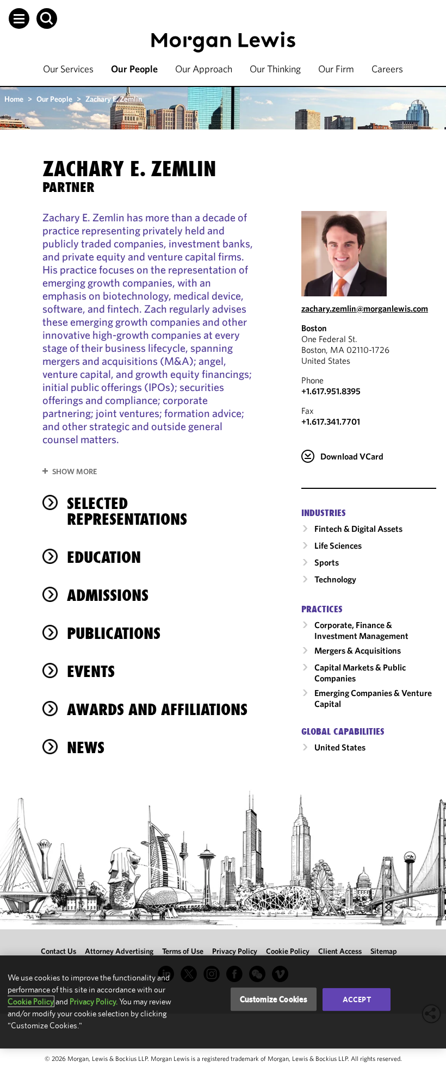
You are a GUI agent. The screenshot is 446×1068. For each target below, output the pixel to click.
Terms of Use (182, 951)
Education (104, 557)
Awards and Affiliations (157, 709)
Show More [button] (74, 471)
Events (91, 671)
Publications (113, 633)
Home (13, 99)
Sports (326, 562)
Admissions (107, 595)
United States (340, 747)
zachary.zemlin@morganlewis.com (364, 308)
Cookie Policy (287, 951)
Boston (314, 327)
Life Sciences (338, 545)
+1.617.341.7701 (330, 421)
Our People (134, 69)
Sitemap (383, 951)
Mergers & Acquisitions (357, 650)
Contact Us (58, 951)
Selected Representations (127, 511)
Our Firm (336, 69)
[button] (19, 18)
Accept (357, 999)
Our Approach (203, 69)
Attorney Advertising (119, 951)
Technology (335, 579)
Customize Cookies (274, 999)
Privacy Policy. (93, 1001)
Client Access (340, 951)
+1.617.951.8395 (331, 391)
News (85, 747)
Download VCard (351, 456)
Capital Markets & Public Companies (360, 673)
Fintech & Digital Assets (358, 528)
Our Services (68, 69)
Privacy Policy (234, 951)
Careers (387, 69)
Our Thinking (275, 69)
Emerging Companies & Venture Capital (373, 698)
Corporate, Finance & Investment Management (361, 630)
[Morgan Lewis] (223, 42)
